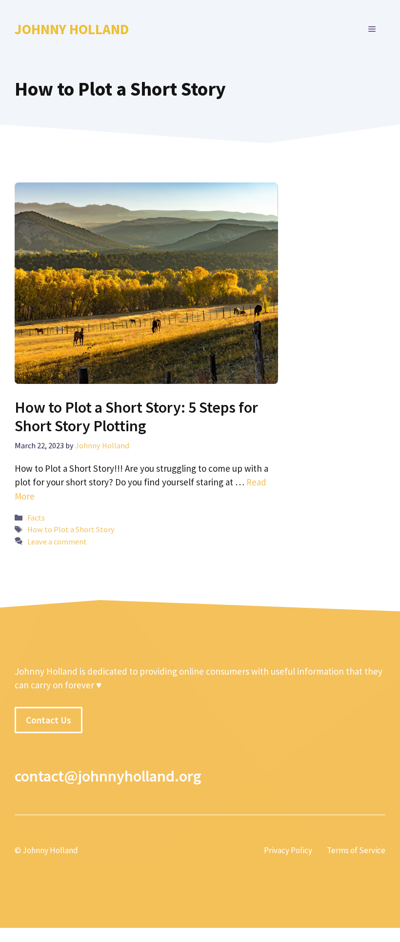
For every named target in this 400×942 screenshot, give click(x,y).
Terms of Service (356, 850)
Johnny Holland (72, 29)
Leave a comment (57, 541)
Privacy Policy (288, 850)
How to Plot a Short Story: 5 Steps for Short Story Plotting (136, 417)
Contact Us (48, 720)
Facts (36, 517)
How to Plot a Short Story (71, 529)
